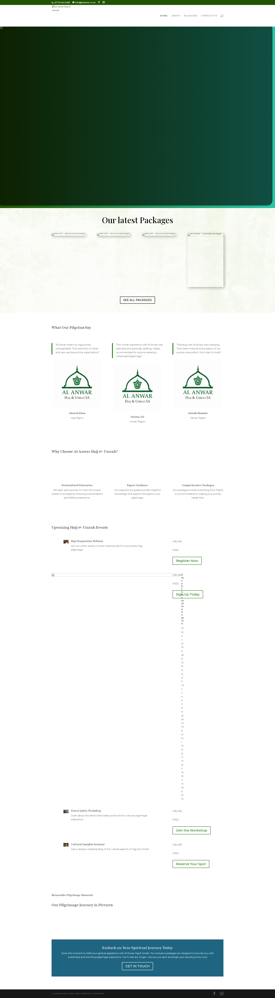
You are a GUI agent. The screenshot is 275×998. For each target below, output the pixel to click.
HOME (163, 16)
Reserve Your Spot (191, 864)
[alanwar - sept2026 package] (69, 234)
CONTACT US (209, 16)
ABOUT (175, 16)
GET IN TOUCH (137, 966)
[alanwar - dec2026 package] (115, 234)
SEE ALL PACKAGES (137, 300)
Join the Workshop (191, 830)
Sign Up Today (188, 594)
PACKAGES (190, 16)
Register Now (187, 561)
